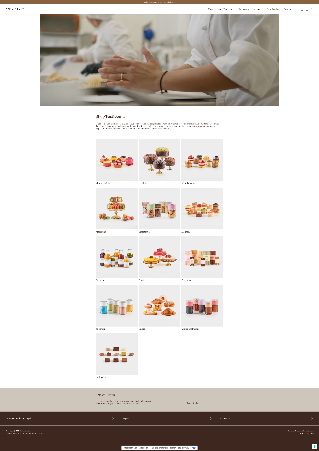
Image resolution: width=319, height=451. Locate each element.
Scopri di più (192, 403)
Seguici (125, 418)
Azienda (258, 9)
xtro (312, 433)
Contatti (288, 9)
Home (210, 9)
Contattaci (225, 418)
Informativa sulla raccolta (135, 448)
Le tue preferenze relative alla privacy (170, 448)
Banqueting (244, 9)
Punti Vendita (273, 9)
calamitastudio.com (306, 431)
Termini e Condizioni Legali (18, 418)
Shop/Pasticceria (226, 9)
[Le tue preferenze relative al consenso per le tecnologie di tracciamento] (314, 446)
